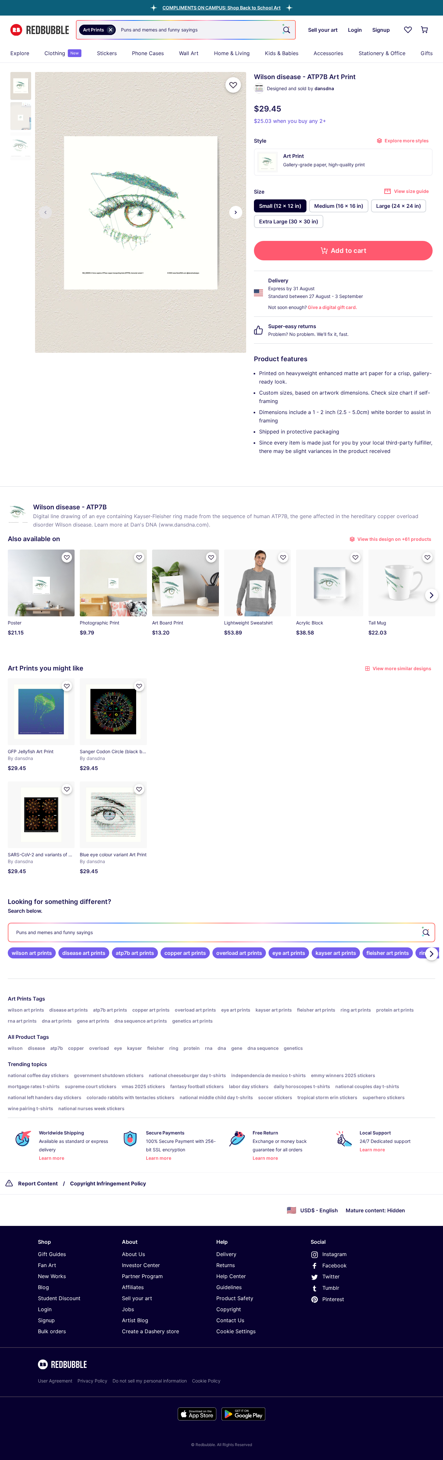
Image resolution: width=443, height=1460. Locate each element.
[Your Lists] (408, 30)
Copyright (228, 1309)
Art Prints (19, 998)
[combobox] (186, 30)
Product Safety (234, 1298)
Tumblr (330, 1288)
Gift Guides (52, 1254)
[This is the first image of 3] (45, 212)
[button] (221, 7)
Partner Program (142, 1276)
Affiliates (133, 1287)
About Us (133, 1254)
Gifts (427, 53)
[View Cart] (425, 30)
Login (45, 1309)
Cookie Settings (236, 1331)
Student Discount (59, 1298)
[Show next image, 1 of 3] (235, 212)
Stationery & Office (382, 53)
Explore (19, 53)
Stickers (107, 53)
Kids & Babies (281, 53)
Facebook (334, 1265)
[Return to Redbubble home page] (39, 30)
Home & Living (232, 53)
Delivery (226, 1254)
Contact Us (230, 1320)
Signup (46, 1320)
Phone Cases (148, 53)
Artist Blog (135, 1320)
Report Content (38, 1183)
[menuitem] (19, 53)
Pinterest (333, 1299)
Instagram (334, 1254)
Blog (43, 1287)
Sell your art (137, 1298)
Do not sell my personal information (150, 1380)
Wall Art (188, 53)
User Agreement (55, 1380)
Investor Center (141, 1265)
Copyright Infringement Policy (108, 1183)
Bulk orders (52, 1331)
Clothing (61, 53)
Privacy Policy (92, 1380)
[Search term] (286, 29)
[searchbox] (221, 932)
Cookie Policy (206, 1380)
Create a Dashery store (150, 1331)
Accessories (328, 53)
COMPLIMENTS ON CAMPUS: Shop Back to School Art (221, 7)
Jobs (128, 1309)
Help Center (231, 1276)
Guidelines (229, 1287)
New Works (52, 1276)
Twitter (331, 1276)
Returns (225, 1265)
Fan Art (47, 1265)
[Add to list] (233, 85)
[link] (32, 952)
